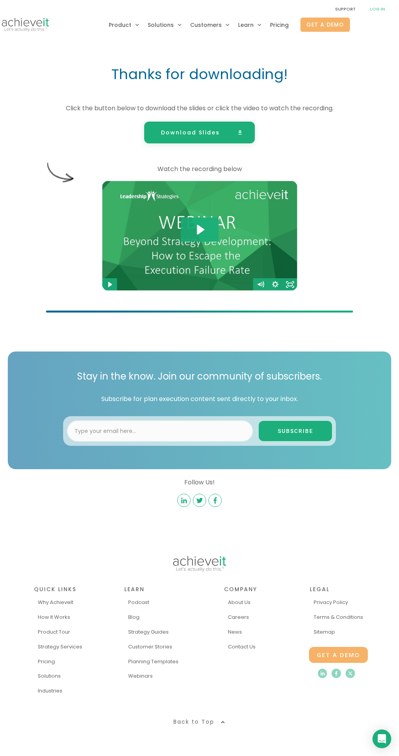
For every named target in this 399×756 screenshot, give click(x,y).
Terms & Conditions (338, 617)
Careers (238, 617)
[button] (199, 722)
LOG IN (377, 9)
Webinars (140, 676)
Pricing (46, 661)
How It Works (54, 617)
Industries (50, 690)
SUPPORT (345, 9)
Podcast (138, 602)
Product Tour (54, 632)
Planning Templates (153, 661)
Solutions (49, 676)
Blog (133, 617)
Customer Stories (150, 646)
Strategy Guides (148, 632)
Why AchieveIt (55, 602)
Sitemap (324, 632)
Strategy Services (60, 646)
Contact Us (242, 646)
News (235, 632)
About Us (239, 602)
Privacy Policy (331, 602)
